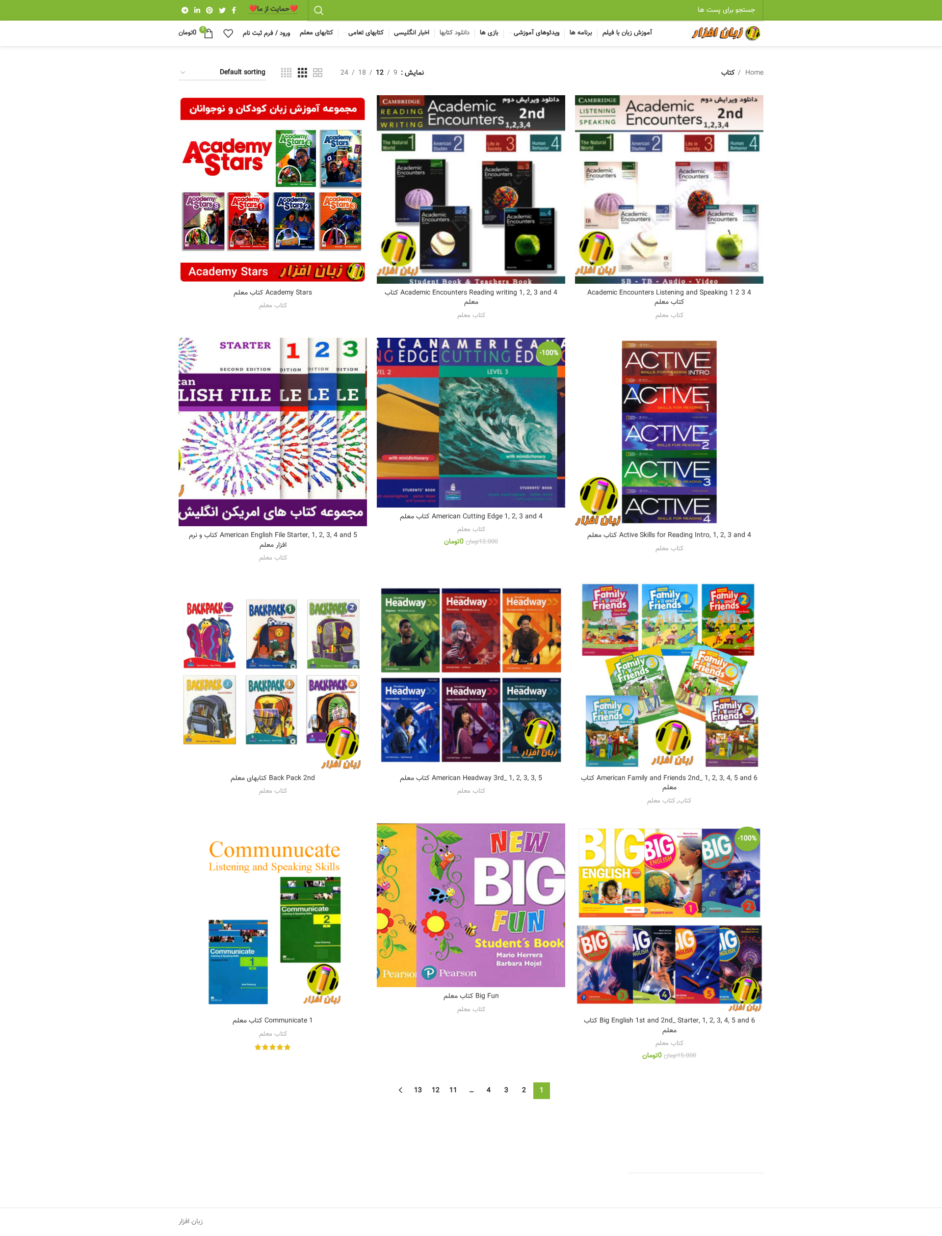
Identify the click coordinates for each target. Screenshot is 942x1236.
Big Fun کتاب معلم (471, 996)
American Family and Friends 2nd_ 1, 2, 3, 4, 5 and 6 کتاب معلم (669, 783)
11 (453, 1090)
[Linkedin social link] (197, 10)
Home (753, 73)
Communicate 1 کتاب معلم (273, 1021)
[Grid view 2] (317, 73)
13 (418, 1090)
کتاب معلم (669, 315)
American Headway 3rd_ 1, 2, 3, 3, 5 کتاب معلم (471, 778)
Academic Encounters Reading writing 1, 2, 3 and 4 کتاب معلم (471, 298)
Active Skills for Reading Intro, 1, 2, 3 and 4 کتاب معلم (669, 535)
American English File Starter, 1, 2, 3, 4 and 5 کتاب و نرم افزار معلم (273, 540)
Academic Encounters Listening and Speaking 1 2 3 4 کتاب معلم (669, 298)
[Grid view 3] (302, 73)
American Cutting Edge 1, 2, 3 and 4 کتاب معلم (471, 516)
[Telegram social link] (185, 10)
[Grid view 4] (286, 73)
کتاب (685, 801)
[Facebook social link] (234, 10)
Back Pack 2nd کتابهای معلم (273, 778)
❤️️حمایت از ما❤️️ (273, 10)
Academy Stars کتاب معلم (273, 293)
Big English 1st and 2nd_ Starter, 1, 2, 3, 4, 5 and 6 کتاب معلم (669, 1026)
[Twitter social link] (222, 10)
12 (436, 1090)
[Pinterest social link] (209, 10)
